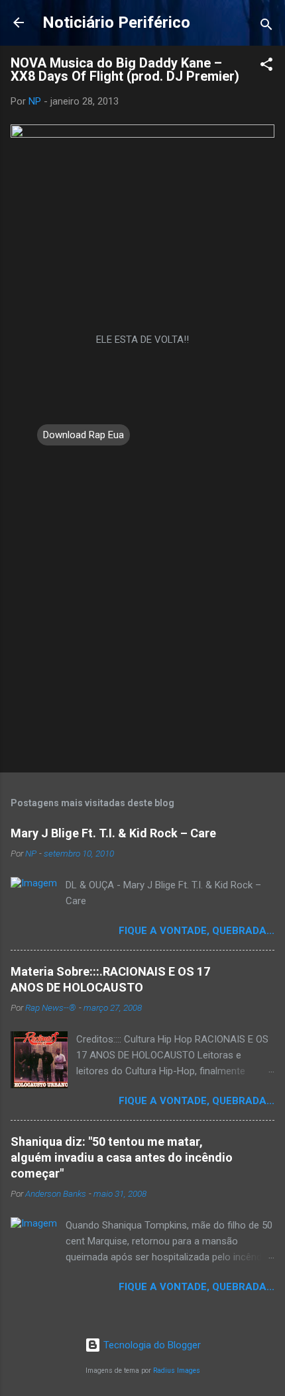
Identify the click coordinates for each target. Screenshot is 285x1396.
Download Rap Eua (83, 435)
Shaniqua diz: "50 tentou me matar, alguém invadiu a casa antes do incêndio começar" (122, 1157)
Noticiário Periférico (116, 22)
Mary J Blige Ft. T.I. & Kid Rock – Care (113, 833)
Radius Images (176, 1370)
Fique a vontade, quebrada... (196, 931)
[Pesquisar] (266, 27)
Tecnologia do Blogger (151, 1345)
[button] (266, 66)
